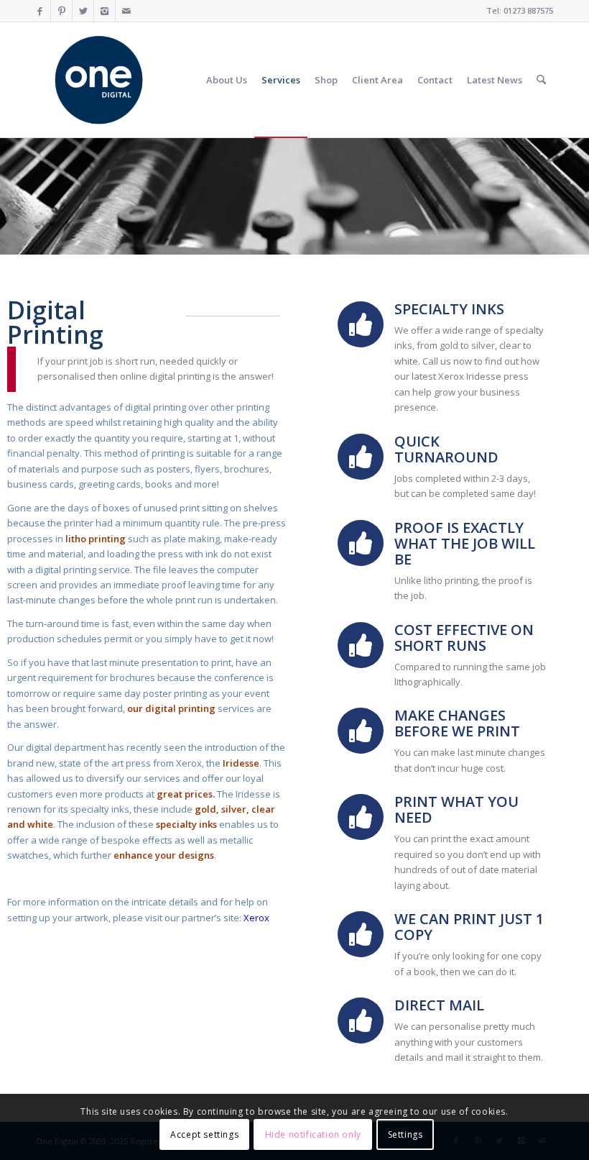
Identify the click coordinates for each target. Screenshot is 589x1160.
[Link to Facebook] (39, 11)
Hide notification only (313, 1134)
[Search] (541, 79)
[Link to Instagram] (104, 11)
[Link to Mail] (126, 11)
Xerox (256, 917)
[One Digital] (99, 79)
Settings (405, 1134)
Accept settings (204, 1134)
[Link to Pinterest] (61, 11)
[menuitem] (226, 79)
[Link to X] (83, 11)
